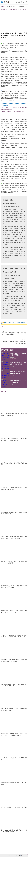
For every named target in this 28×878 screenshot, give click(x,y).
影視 (2, 326)
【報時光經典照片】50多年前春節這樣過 (13, 112)
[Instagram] (21, 2)
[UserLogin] (24, 2)
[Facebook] (19, 2)
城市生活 (15, 6)
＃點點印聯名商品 (17, 9)
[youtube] (17, 2)
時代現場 (9, 6)
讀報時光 (21, 6)
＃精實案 (3, 9)
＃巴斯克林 (9, 9)
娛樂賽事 (3, 6)
